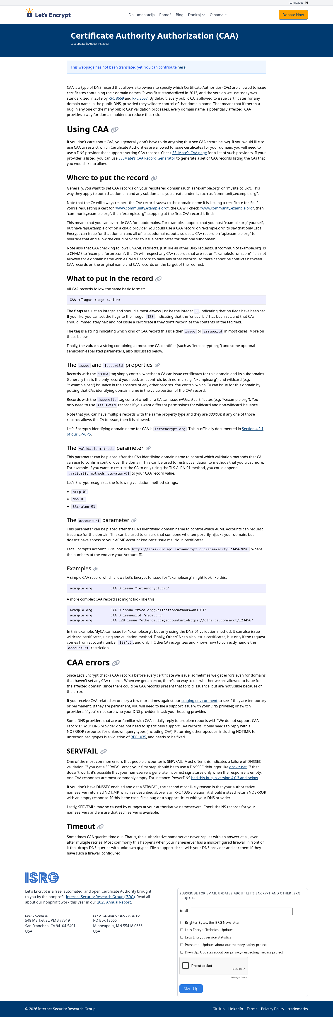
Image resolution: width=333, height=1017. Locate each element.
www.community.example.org (141, 208)
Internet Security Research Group (67, 1008)
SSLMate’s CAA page (189, 152)
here (182, 67)
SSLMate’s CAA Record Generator (146, 158)
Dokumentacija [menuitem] (142, 14)
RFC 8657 (140, 98)
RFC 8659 (116, 98)
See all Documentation (85, 47)
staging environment (199, 700)
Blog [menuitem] (179, 14)
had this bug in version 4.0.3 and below (224, 777)
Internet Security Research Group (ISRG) (100, 896)
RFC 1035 (138, 736)
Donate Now (293, 14)
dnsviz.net (238, 766)
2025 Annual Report (114, 902)
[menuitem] (196, 14)
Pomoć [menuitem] (165, 14)
